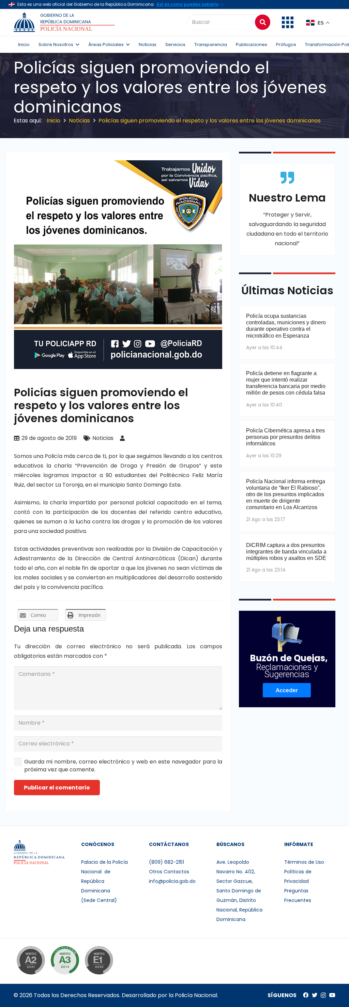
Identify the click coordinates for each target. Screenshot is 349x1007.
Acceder (287, 690)
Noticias (102, 438)
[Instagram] (323, 995)
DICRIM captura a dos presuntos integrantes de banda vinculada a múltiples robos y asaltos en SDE (286, 551)
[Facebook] (305, 995)
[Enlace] (65, 22)
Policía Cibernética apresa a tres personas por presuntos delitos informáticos (285, 437)
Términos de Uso (304, 862)
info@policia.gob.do (172, 881)
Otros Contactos (169, 871)
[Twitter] (314, 995)
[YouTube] (332, 995)
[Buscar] (262, 22)
